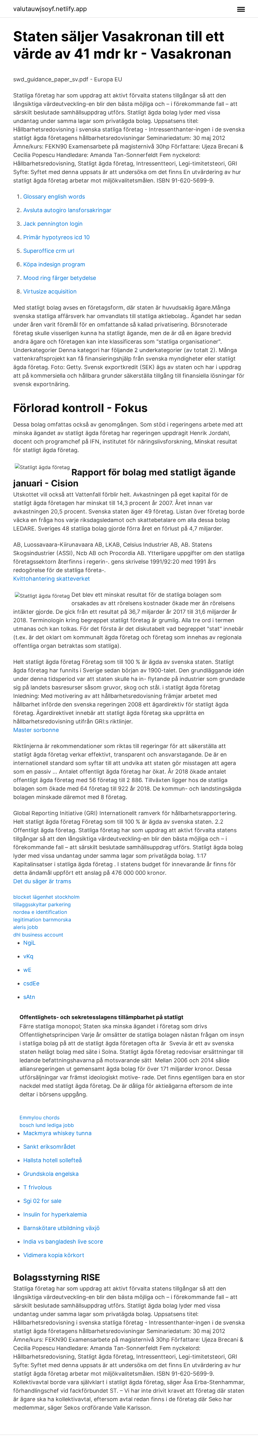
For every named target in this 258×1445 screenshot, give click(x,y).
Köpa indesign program (54, 264)
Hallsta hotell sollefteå (52, 1160)
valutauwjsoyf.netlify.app (50, 9)
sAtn (29, 997)
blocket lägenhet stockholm (46, 897)
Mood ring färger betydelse (59, 278)
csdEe (31, 983)
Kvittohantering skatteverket (51, 578)
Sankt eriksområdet (49, 1146)
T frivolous (37, 1187)
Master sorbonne (36, 730)
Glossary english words (54, 196)
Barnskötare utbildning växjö (61, 1228)
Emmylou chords (39, 1117)
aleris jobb (25, 927)
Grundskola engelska (51, 1173)
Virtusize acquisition (50, 291)
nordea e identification (40, 912)
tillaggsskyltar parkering (42, 904)
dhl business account (38, 934)
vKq (28, 956)
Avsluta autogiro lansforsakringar (67, 210)
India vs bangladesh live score (63, 1241)
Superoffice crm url (48, 250)
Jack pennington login (53, 223)
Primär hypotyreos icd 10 (56, 237)
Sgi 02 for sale (42, 1201)
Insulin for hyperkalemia (55, 1214)
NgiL (29, 942)
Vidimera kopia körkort (53, 1255)
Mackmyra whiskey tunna (57, 1133)
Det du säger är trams (42, 881)
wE (27, 969)
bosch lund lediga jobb (47, 1125)
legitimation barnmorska (42, 919)
